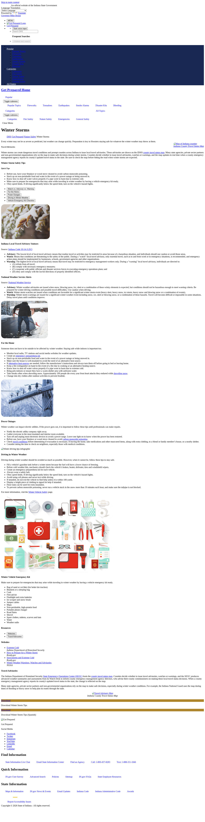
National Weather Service (19, 282)
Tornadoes (16, 56)
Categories (11, 69)
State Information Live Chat (17, 762)
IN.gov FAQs (85, 777)
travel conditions (20, 441)
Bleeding (16, 66)
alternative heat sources (19, 363)
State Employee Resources (109, 777)
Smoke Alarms (18, 61)
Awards (130, 791)
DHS (9, 137)
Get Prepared (12, 26)
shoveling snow (120, 373)
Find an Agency (77, 762)
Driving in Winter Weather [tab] (18, 198)
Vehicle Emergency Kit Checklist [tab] (21, 201)
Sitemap (69, 777)
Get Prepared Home (15, 90)
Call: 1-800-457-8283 (100, 762)
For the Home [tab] (13, 192)
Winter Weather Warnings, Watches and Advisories (29, 663)
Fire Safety (17, 74)
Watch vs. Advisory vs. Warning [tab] (21, 189)
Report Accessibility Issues (19, 802)
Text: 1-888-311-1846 (126, 762)
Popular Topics (19, 51)
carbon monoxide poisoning (75, 439)
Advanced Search (37, 777)
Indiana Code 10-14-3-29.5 (20, 249)
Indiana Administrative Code (107, 791)
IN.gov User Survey (14, 777)
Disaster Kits (18, 64)
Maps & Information (14, 791)
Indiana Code (83, 791)
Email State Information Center (50, 762)
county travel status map (153, 152)
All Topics (11, 84)
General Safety (18, 81)
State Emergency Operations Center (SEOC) (62, 676)
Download (5, 700)
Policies (55, 777)
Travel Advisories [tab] (15, 637)
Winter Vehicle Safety (38, 492)
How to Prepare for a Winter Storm (22, 652)
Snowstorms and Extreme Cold (20, 657)
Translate (22, 13)
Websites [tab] (11, 634)
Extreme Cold (13, 647)
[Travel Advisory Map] (102, 693)
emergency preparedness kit (28, 356)
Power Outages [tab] (14, 195)
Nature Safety (18, 76)
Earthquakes (17, 59)
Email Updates (63, 791)
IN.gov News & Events (40, 791)
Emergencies (18, 79)
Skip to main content (10, 2)
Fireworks (16, 54)
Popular (10, 49)
